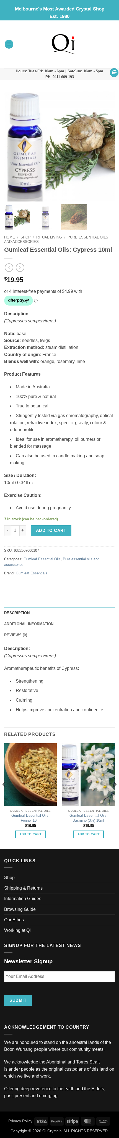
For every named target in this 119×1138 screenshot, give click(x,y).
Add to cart (51, 530)
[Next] (114, 795)
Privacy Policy (20, 1121)
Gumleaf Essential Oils (42, 559)
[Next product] (9, 267)
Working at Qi (17, 930)
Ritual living (49, 237)
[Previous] (4, 795)
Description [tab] (17, 613)
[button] (9, 44)
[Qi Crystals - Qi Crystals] (64, 44)
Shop (25, 237)
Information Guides (22, 898)
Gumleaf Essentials (31, 573)
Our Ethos (14, 919)
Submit (17, 1000)
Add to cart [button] (30, 834)
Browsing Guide (20, 909)
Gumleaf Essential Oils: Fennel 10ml (30, 818)
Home (9, 237)
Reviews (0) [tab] (15, 635)
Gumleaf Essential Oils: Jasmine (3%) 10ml (88, 818)
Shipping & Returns (23, 888)
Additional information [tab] (29, 624)
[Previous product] (20, 267)
